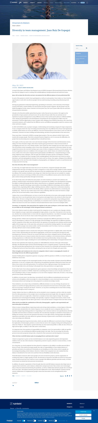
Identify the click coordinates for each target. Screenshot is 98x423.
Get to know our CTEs (80, 62)
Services (39, 2)
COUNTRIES (73, 2)
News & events (58, 2)
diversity (23, 375)
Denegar (83, 418)
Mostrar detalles (62, 420)
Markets (25, 2)
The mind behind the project (81, 56)
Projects (32, 2)
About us (46, 2)
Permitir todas (83, 411)
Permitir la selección (83, 415)
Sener (13, 35)
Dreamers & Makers (24, 35)
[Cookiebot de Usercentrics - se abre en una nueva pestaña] (10, 421)
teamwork (17, 375)
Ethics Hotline (67, 2)
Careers (51, 2)
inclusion (29, 375)
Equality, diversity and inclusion (80, 59)
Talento (17, 35)
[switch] (34, 421)
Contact (82, 2)
